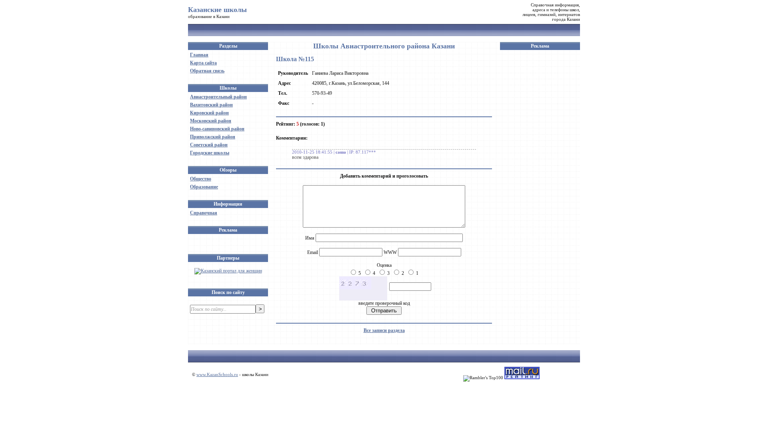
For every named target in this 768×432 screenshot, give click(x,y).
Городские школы (209, 153)
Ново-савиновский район (217, 129)
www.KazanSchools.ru (217, 374)
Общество (200, 179)
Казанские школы (217, 10)
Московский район (210, 121)
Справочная (203, 213)
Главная (199, 55)
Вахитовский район (211, 105)
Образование (204, 187)
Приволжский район (212, 137)
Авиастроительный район (218, 97)
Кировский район (209, 113)
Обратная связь (207, 71)
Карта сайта (203, 63)
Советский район (209, 145)
